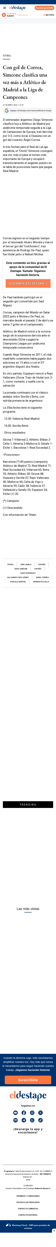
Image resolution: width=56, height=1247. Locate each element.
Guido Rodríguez (28, 573)
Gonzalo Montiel (18, 582)
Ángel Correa (42, 577)
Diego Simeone (21, 569)
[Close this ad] (54, 1231)
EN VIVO (50, 15)
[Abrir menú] (4, 7)
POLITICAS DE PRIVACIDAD (28, 1202)
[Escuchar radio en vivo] (4, 15)
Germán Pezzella (41, 582)
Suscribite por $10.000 (44, 8)
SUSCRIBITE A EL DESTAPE (27, 283)
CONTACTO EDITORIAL (28, 1215)
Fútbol (10, 565)
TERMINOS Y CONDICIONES (28, 1196)
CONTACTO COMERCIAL (28, 1209)
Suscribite (28, 1080)
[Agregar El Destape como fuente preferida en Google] (28, 110)
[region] (28, 44)
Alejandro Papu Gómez (18, 577)
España (41, 565)
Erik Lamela (26, 565)
